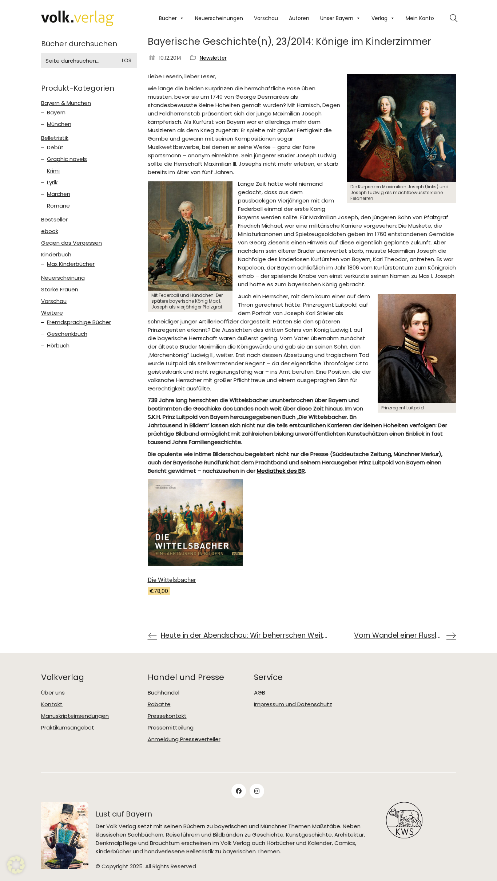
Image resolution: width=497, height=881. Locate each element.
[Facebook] (238, 791)
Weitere (52, 312)
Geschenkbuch (67, 334)
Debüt (55, 147)
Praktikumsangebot (67, 727)
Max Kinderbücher (71, 264)
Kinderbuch (56, 254)
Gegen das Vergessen (71, 243)
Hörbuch (58, 345)
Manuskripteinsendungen (75, 716)
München (59, 124)
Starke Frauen (59, 289)
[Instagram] (257, 791)
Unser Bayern (336, 18)
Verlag (379, 18)
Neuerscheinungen (219, 18)
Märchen (58, 194)
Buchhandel (163, 692)
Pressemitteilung (171, 727)
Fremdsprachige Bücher (79, 322)
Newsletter (213, 58)
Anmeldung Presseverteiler (184, 739)
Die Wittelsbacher (172, 579)
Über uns (53, 692)
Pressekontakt (167, 716)
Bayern (56, 112)
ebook (49, 231)
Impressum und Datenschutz (293, 704)
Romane (58, 205)
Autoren (299, 18)
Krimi (53, 170)
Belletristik (54, 138)
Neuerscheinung (63, 278)
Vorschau (266, 18)
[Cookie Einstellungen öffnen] (16, 872)
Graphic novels (67, 159)
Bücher (168, 18)
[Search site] (454, 19)
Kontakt (52, 704)
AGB (259, 692)
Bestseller (54, 219)
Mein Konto (420, 18)
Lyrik (52, 182)
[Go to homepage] (77, 18)
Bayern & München (66, 103)
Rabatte (159, 704)
